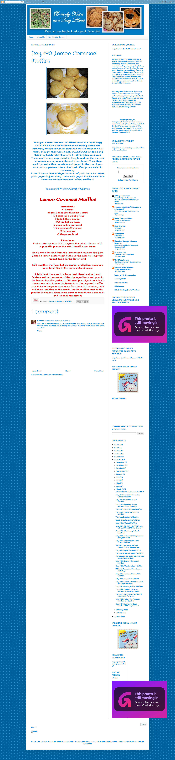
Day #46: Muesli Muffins (126, 523)
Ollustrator (131, 741)
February (120, 610)
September (121, 471)
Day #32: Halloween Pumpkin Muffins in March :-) (128, 600)
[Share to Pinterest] (87, 301)
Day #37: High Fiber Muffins (127, 579)
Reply (39, 331)
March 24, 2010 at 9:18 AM (57, 320)
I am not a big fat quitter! (124, 254)
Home (31, 37)
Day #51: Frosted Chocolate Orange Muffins (128, 495)
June (118, 480)
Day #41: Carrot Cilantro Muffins (129, 553)
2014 (117, 448)
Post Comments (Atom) (53, 375)
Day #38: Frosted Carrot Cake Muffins (128, 574)
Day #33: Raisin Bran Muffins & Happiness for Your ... (129, 595)
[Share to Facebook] (85, 301)
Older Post (99, 371)
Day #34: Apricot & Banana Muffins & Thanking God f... (128, 590)
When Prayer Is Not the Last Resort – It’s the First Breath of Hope (126, 199)
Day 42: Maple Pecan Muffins (128, 550)
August (119, 474)
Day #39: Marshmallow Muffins (129, 566)
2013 (117, 451)
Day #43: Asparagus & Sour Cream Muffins (127, 541)
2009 (117, 616)
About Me (41, 37)
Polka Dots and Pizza (123, 218)
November (120, 465)
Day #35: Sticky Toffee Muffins (129, 586)
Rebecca (40, 320)
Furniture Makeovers (122, 220)
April (118, 486)
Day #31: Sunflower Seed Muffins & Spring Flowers (127, 605)
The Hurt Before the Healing (127, 517)
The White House (121, 260)
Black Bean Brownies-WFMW (128, 520)
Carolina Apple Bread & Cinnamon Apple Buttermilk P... (130, 557)
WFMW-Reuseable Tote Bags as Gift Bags (129, 570)
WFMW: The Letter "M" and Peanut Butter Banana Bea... (128, 546)
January (119, 613)
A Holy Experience (122, 196)
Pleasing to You (121, 282)
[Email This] (77, 301)
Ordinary (118, 228)
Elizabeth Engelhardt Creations (127, 290)
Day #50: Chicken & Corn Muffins (126, 500)
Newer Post (36, 371)
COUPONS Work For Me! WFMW (130, 492)
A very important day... (123, 269)
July (118, 477)
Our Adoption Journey (56, 37)
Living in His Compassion (125, 275)
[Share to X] (82, 301)
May (118, 483)
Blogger (88, 743)
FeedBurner (133, 180)
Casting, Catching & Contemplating (128, 262)
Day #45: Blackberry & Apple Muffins (128, 532)
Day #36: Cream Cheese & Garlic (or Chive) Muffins (129, 582)
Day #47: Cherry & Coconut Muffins (127, 513)
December (120, 462)
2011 (116, 457)
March (119, 489)
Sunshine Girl (120, 252)
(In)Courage (119, 286)
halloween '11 (119, 235)
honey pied (119, 233)
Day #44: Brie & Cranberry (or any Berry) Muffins (129, 536)
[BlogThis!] (80, 301)
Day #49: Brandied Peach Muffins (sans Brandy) (126, 505)
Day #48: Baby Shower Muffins (129, 509)
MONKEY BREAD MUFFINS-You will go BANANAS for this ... (129, 527)
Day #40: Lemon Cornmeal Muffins (127, 562)
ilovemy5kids (120, 279)
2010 (117, 459)
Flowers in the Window (124, 268)
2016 (117, 444)
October (119, 468)
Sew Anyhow (120, 226)
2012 (117, 453)
